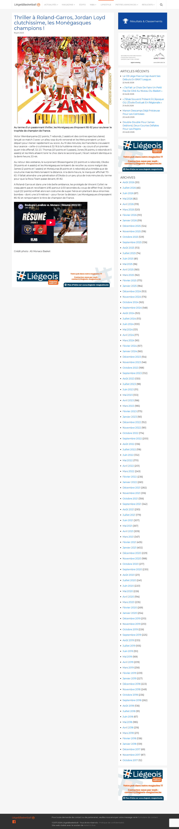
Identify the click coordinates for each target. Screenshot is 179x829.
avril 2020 (128, 596)
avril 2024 (128, 335)
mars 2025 (128, 275)
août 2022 (129, 444)
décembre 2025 (132, 226)
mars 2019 (128, 667)
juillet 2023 (129, 384)
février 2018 (129, 738)
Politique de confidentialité (111, 823)
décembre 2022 (132, 422)
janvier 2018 (129, 744)
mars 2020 (128, 602)
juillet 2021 (129, 515)
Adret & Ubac (90, 825)
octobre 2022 (130, 433)
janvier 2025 (130, 286)
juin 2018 (128, 716)
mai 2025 (128, 264)
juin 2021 (128, 520)
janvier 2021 (129, 547)
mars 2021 (128, 536)
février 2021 (129, 542)
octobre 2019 (130, 629)
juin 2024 (128, 324)
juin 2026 (128, 193)
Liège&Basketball (25, 4)
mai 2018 (127, 722)
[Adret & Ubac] (142, 48)
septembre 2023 (132, 373)
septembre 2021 (132, 504)
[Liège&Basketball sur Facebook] (14, 822)
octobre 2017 (130, 760)
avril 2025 (128, 269)
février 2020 (130, 607)
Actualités (50, 4)
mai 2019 (127, 656)
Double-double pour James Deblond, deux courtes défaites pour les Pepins (141, 125)
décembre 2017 (131, 749)
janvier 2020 (130, 613)
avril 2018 (128, 727)
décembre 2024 (132, 291)
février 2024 (130, 346)
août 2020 (129, 575)
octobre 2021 (130, 498)
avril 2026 (128, 204)
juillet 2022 (129, 449)
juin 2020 (128, 585)
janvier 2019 (129, 678)
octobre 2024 (130, 302)
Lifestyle (106, 4)
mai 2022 (128, 460)
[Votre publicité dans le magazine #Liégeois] (63, 277)
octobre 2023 (130, 367)
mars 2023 (128, 406)
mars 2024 (128, 340)
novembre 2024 (132, 297)
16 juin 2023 (19, 33)
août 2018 (128, 705)
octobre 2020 (131, 564)
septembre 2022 (132, 438)
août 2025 (128, 247)
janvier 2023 (130, 416)
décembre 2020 (132, 553)
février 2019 (129, 673)
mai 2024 (128, 329)
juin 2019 (128, 651)
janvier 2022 (130, 482)
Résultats (147, 4)
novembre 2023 (132, 362)
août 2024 (129, 313)
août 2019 (128, 640)
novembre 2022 (132, 427)
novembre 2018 (132, 689)
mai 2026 (128, 198)
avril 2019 (128, 662)
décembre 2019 (131, 618)
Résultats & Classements (145, 21)
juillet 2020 (129, 580)
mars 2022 (128, 471)
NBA (92, 4)
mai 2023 (128, 395)
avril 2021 (128, 531)
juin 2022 (128, 455)
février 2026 (130, 215)
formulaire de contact (148, 817)
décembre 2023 (132, 357)
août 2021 (128, 509)
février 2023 (130, 411)
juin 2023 (128, 389)
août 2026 (128, 182)
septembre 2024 (132, 307)
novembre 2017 (131, 755)
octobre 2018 (130, 695)
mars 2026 (128, 209)
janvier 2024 (130, 351)
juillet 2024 (129, 318)
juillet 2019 (129, 645)
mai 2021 (127, 526)
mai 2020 (128, 591)
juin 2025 (128, 258)
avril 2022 (128, 466)
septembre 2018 (132, 700)
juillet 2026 (129, 187)
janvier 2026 (130, 220)
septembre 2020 (132, 569)
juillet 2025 (129, 253)
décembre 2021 (131, 487)
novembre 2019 (131, 624)
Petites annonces (126, 4)
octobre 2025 (130, 237)
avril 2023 (128, 400)
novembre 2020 (132, 558)
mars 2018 (128, 733)
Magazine (67, 4)
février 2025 (130, 280)
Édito (82, 4)
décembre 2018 (132, 684)
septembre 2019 (132, 635)
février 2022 (130, 476)
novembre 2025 (132, 231)
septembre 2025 (132, 242)
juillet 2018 (129, 711)
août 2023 (129, 378)
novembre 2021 (131, 493)
